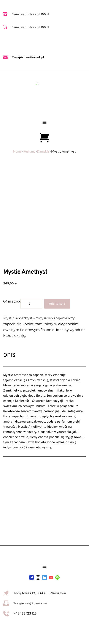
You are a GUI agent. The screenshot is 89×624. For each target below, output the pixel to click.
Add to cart (57, 303)
